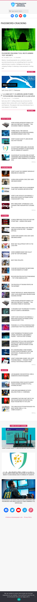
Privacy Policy (28, 517)
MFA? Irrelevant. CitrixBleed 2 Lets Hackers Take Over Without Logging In (22, 205)
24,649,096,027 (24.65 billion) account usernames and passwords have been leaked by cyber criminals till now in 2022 (18, 501)
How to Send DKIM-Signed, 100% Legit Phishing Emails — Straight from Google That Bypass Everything (22, 360)
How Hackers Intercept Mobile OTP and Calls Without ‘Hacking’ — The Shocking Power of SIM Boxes (22, 124)
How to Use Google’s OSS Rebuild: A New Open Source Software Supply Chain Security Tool (22, 197)
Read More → (31, 71)
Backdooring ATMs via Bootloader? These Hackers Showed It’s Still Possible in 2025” (22, 384)
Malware (18, 57)
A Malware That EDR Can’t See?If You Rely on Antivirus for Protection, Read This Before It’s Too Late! (22, 400)
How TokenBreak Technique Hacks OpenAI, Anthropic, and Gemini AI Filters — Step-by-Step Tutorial (22, 335)
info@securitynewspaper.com (14, 517)
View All (34, 162)
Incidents (16, 98)
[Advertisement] (18, 540)
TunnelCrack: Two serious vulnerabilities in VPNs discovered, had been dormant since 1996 (22, 132)
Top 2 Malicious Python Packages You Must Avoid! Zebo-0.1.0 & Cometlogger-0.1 (23, 408)
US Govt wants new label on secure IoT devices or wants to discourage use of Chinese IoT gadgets (22, 148)
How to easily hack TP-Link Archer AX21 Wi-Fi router (18, 448)
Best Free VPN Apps (17, 260)
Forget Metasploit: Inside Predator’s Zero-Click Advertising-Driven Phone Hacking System (23, 294)
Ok (19, 599)
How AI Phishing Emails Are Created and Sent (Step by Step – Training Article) (22, 229)
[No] (35, 596)
